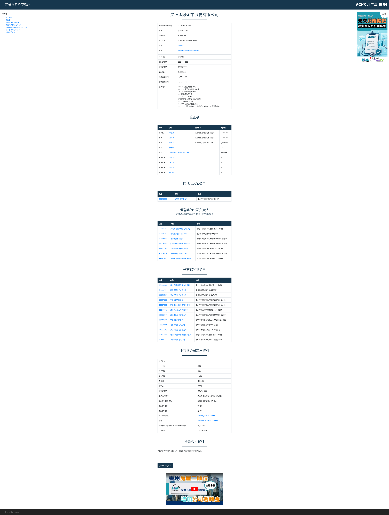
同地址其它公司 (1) (12, 22)
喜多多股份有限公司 (177, 325)
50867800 (163, 239)
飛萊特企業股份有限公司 (179, 249)
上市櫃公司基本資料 (13, 30)
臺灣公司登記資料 (18, 5)
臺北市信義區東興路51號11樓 (188, 50)
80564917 (163, 234)
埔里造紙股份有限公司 (178, 290)
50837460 (163, 325)
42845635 (163, 199)
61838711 (162, 290)
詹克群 (171, 143)
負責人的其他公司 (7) (13, 25)
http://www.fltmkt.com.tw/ (208, 421)
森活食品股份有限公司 (178, 330)
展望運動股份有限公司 (178, 254)
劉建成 (171, 157)
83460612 (163, 259)
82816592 (163, 249)
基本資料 (9, 18)
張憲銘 (180, 45)
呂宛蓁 (171, 167)
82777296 (163, 320)
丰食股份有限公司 (176, 320)
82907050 (163, 244)
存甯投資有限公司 (176, 239)
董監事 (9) (9, 20)
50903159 (163, 254)
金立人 (171, 138)
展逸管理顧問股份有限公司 (180, 229)
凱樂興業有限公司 (181, 199)
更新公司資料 (10, 32)
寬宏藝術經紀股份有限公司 (179, 153)
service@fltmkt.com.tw (206, 416)
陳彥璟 (171, 148)
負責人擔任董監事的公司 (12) (16, 27)
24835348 (163, 330)
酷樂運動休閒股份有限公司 (180, 244)
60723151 (162, 340)
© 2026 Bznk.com (12, 512)
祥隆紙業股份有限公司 (178, 234)
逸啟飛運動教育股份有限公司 (181, 259)
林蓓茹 (171, 162)
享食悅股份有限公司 (177, 340)
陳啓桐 (171, 172)
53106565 (163, 229)
